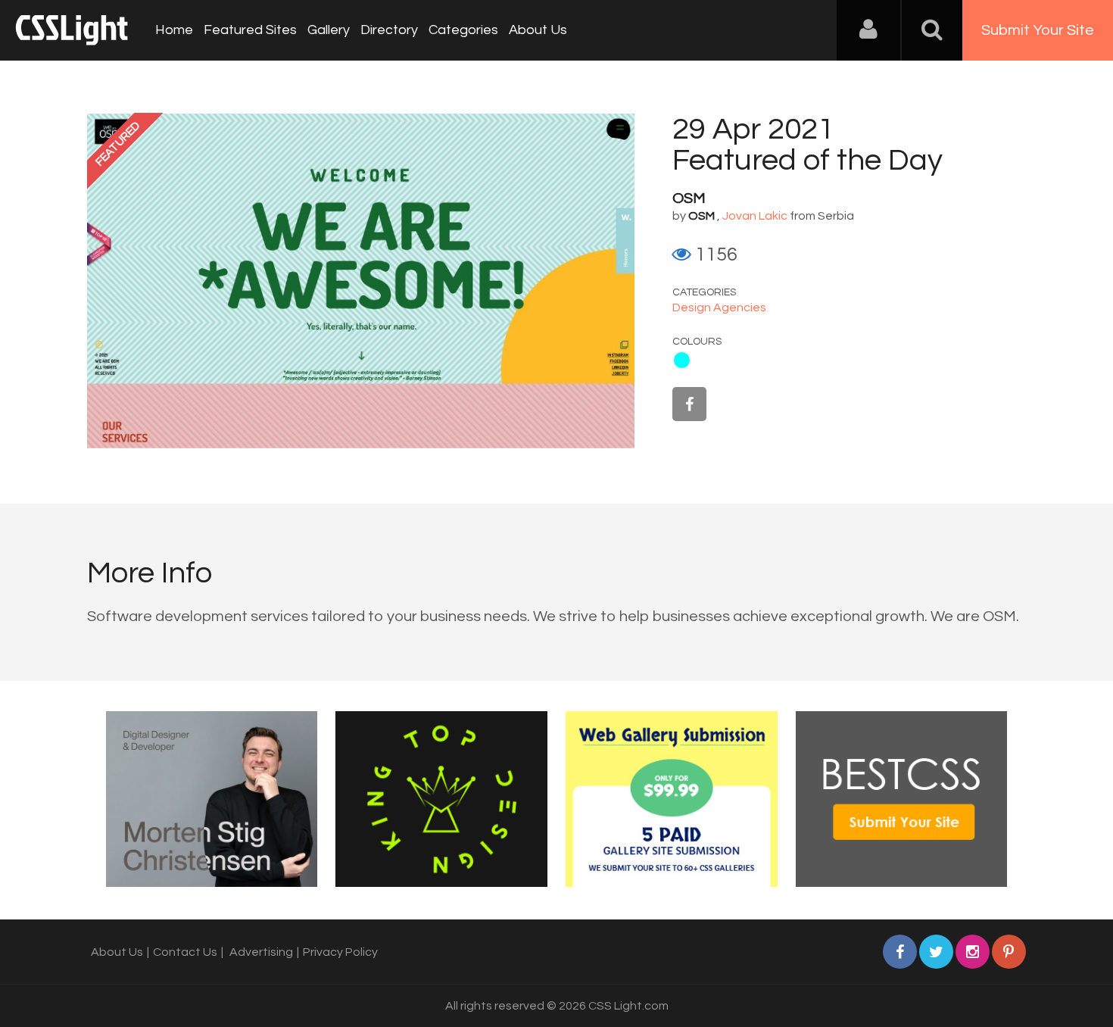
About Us (538, 30)
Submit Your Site (1037, 30)
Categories (463, 30)
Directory (389, 30)
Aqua (681, 360)
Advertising (261, 952)
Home (174, 30)
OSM (689, 198)
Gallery (328, 30)
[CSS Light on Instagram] (973, 952)
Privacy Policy (340, 952)
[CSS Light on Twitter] (936, 952)
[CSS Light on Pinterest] (1009, 952)
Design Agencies (719, 307)
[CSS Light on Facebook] (689, 404)
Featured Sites (250, 30)
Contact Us (185, 952)
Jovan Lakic (754, 216)
